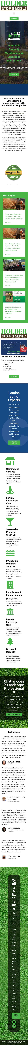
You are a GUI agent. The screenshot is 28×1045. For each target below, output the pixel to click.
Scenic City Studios (16, 1042)
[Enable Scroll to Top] (25, 1042)
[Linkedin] (14, 1026)
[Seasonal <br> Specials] (10, 641)
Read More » (8, 222)
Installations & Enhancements (14, 593)
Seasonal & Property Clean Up (12, 532)
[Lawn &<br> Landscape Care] (10, 612)
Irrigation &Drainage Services (12, 564)
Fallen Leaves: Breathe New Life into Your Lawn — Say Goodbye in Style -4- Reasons (14, 216)
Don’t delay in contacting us (9, 148)
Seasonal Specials (11, 650)
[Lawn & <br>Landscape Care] (10, 490)
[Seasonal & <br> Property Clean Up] (10, 522)
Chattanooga (20, 113)
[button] (14, 13)
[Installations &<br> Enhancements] (10, 585)
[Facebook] (14, 1022)
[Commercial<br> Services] (10, 461)
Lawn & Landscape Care (12, 500)
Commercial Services (12, 470)
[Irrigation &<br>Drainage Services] (10, 553)
